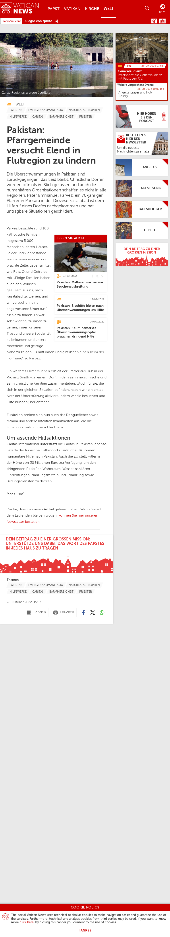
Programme (162, 21)
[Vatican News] (22, 8)
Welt (109, 9)
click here (27, 922)
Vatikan (72, 9)
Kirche (92, 9)
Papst (54, 9)
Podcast (154, 21)
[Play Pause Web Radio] (57, 21)
